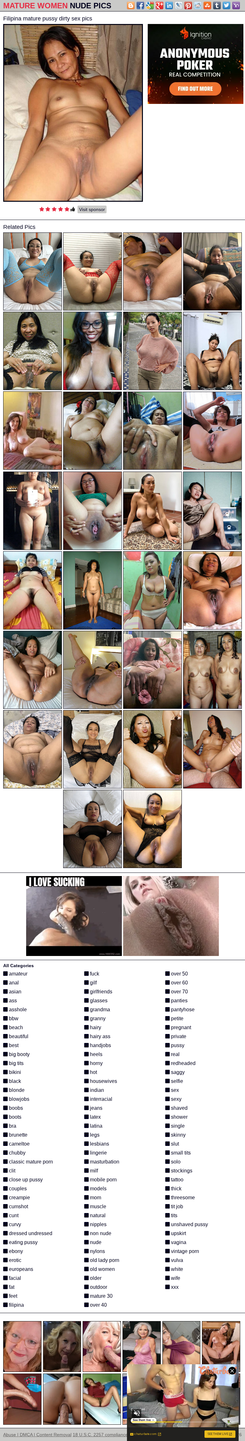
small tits (180, 1152)
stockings (181, 1170)
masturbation (104, 1161)
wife (175, 1278)
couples (17, 1188)
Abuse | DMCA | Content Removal (37, 1434)
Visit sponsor (92, 209)
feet (12, 1296)
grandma (99, 1009)
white (176, 1269)
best (13, 1045)
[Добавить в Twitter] (226, 5)
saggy (177, 1072)
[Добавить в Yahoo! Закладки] (236, 5)
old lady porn (104, 1260)
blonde (16, 1090)
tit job (176, 1206)
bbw (13, 1018)
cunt (13, 1215)
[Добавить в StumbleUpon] (207, 5)
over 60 (179, 982)
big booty (19, 1054)
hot (93, 1072)
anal (13, 982)
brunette (17, 1135)
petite (176, 1018)
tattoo (176, 1179)
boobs (15, 1108)
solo (175, 1161)
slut (174, 1144)
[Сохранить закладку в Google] (150, 5)
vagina (178, 1242)
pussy (177, 1045)
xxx (174, 1287)
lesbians (99, 1144)
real (175, 1054)
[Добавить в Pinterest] (188, 5)
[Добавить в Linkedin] (169, 5)
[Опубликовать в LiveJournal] (178, 5)
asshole (17, 1009)
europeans (20, 1269)
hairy (95, 1027)
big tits (16, 1063)
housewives (103, 1081)
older (95, 1278)
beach (15, 1027)
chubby (17, 1152)
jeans (95, 1108)
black (14, 1081)
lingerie (98, 1152)
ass (12, 1000)
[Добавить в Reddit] (198, 5)
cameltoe (19, 1144)
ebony (15, 1251)
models (98, 1188)
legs (94, 1135)
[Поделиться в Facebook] (140, 5)
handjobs (100, 1045)
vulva (176, 1260)
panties (179, 1000)
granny (97, 1018)
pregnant (180, 1027)
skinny (178, 1135)
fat (11, 1287)
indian (96, 1090)
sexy (176, 1099)
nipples (98, 1224)
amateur (17, 973)
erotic (14, 1260)
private (178, 1036)
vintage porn (184, 1251)
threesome (182, 1197)
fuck (94, 973)
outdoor (98, 1287)
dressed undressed (30, 1233)
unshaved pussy (189, 1224)
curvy (14, 1224)
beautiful (18, 1036)
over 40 (98, 1305)
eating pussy (23, 1242)
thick (176, 1188)
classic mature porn (30, 1161)
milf (93, 1170)
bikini (14, 1072)
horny (96, 1063)
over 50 (179, 973)
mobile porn (103, 1179)
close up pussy (25, 1179)
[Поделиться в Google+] (159, 5)
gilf (93, 982)
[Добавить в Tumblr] (217, 5)
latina (95, 1126)
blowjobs (18, 1099)
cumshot (18, 1206)
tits (173, 1215)
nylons (97, 1251)
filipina (16, 1305)
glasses (98, 1000)
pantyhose (182, 1009)
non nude (100, 1233)
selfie (176, 1081)
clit (11, 1170)
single (177, 1126)
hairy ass (99, 1036)
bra (12, 1126)
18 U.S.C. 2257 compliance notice (107, 1434)
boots (14, 1117)
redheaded (183, 1063)
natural (97, 1215)
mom (95, 1197)
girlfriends (100, 991)
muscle (97, 1206)
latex (95, 1117)
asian (14, 991)
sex (174, 1090)
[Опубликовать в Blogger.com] (131, 5)
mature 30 (101, 1296)
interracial (100, 1099)
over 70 (179, 991)
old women (102, 1269)
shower (179, 1117)
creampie (19, 1197)
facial (14, 1278)
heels (95, 1054)
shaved (179, 1108)
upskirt (178, 1233)
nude (95, 1242)
